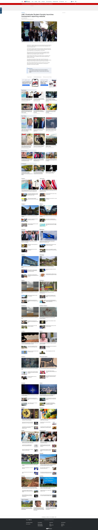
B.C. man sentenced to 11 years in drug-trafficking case (48, 368)
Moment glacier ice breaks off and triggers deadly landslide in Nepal (51, 129)
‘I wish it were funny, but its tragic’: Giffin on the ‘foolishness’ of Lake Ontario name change (26, 130)
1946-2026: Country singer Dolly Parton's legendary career (50, 172)
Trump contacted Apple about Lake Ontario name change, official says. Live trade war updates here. (26, 99)
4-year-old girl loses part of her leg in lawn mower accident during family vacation (51, 376)
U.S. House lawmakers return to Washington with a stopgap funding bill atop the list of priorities (47, 395)
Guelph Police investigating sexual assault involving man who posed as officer (51, 296)
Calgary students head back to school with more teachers (33, 224)
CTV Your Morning (49, 1)
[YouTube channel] (29, 519)
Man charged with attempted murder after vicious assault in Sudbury (47, 318)
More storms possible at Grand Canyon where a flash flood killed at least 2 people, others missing (29, 488)
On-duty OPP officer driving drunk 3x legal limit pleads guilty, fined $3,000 (48, 343)
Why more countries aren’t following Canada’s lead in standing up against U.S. (39, 130)
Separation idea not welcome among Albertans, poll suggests (29, 216)
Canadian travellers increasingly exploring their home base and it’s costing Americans (39, 160)
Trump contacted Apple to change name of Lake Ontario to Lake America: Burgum (47, 488)
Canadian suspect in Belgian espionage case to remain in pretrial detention (29, 395)
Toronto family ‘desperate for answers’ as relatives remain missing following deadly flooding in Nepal (33, 194)
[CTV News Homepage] (27, 1)
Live (65, 1)
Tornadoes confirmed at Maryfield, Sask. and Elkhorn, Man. (29, 292)
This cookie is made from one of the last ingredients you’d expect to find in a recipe (51, 160)
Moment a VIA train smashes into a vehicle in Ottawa (51, 146)
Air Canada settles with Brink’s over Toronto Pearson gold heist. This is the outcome (51, 508)
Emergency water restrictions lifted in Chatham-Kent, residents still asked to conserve (33, 372)
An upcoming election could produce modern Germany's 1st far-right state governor (51, 399)
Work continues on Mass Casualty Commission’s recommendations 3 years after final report (32, 271)
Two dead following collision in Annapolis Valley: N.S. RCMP (29, 267)
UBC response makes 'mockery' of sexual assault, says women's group (39, 71)
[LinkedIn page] (31, 519)
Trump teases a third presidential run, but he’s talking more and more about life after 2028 (39, 99)
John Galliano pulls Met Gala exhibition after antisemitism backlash (47, 442)
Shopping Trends (55, 1)
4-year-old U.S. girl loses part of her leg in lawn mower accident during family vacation (26, 111)
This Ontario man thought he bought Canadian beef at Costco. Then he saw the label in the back (27, 160)
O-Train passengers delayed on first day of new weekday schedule (48, 216)
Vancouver (23, 12)
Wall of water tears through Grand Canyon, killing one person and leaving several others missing (26, 146)
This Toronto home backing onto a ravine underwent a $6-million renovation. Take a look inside (39, 173)
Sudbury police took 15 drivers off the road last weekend (51, 326)
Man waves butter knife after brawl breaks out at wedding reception (39, 146)
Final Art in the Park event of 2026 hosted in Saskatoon (32, 326)
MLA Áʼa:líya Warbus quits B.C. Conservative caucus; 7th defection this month (39, 111)
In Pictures (43, 1)
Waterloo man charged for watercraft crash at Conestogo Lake (47, 292)
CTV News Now (61, 1)
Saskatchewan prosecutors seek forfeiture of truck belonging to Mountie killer (33, 301)
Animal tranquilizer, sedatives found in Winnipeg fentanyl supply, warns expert (51, 274)
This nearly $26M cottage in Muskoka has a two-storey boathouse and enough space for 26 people (27, 173)
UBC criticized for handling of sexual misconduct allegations (38, 69)
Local (32, 1)
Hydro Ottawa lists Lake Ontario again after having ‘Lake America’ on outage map (51, 225)
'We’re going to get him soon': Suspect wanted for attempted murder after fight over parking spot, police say (51, 99)
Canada (36, 1)
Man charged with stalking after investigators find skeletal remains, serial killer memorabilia (50, 404)
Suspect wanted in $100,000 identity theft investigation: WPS (29, 369)
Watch (39, 1)
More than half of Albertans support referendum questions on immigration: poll (47, 241)
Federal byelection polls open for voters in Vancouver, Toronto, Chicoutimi (28, 419)
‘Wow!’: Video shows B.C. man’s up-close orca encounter (32, 403)
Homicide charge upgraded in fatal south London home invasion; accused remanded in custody (29, 343)
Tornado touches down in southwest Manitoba (47, 266)
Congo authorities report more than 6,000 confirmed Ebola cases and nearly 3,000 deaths (30, 442)
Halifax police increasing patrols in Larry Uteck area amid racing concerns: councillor (33, 275)
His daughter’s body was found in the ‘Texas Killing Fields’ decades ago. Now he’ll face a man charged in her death (39, 509)
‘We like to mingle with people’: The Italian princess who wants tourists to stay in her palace (48, 465)
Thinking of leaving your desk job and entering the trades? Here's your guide (51, 111)
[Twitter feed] (26, 519)
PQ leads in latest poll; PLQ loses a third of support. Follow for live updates (29, 241)
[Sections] (22, 1)
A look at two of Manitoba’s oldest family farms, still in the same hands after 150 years (26, 508)
